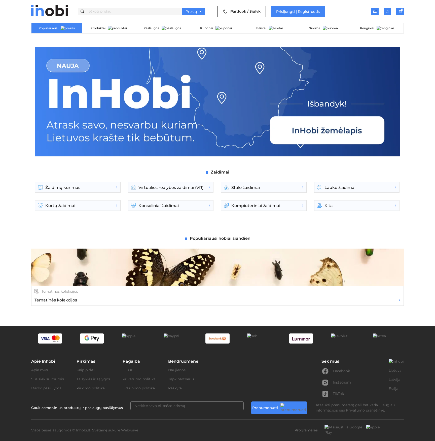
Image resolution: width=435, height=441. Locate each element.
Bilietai (261, 28)
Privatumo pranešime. (365, 410)
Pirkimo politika (91, 388)
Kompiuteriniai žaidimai (255, 205)
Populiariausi (48, 28)
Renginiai (367, 28)
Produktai (97, 28)
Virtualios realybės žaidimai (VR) (170, 187)
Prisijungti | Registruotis (298, 11)
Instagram (342, 382)
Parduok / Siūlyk (245, 11)
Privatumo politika (139, 379)
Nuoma (314, 28)
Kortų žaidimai (60, 205)
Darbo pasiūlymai (46, 388)
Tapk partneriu (181, 379)
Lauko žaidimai (339, 187)
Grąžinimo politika (139, 388)
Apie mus (39, 370)
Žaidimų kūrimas (62, 187)
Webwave (129, 430)
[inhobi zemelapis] (217, 155)
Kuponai (206, 28)
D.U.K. (128, 370)
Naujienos (177, 370)
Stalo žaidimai (245, 187)
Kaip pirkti (86, 370)
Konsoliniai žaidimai (158, 205)
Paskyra (175, 388)
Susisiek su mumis (47, 379)
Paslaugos (151, 28)
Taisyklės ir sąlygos (93, 379)
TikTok (338, 393)
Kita (328, 205)
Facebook (341, 371)
